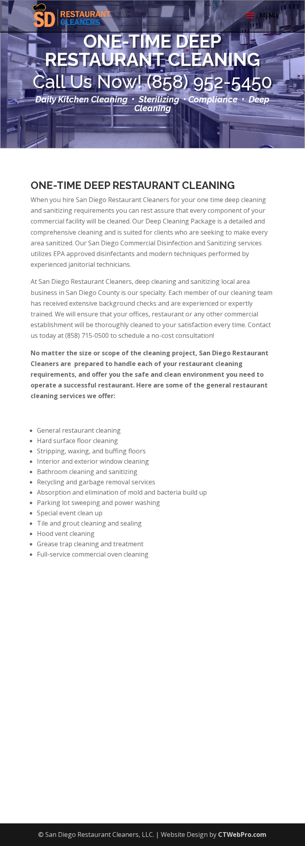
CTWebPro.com (242, 834)
